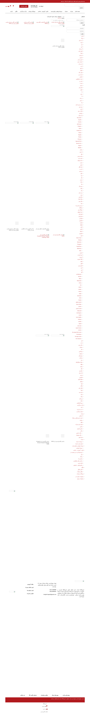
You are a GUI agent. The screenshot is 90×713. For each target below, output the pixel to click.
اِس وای (80, 55)
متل (81, 349)
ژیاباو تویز (80, 197)
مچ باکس (80, 351)
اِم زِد (81, 66)
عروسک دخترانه (79, 441)
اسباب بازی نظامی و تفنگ (77, 418)
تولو (81, 154)
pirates (79, 321)
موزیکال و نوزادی (80, 473)
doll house (79, 124)
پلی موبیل (80, 115)
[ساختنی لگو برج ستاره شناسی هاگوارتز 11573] (57, 22)
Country (79, 121)
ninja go (79, 319)
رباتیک (81, 456)
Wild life (79, 147)
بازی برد (80, 81)
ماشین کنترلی (79, 428)
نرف (81, 360)
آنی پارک (80, 48)
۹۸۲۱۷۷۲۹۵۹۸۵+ (33, 6)
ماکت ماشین (78, 433)
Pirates (79, 136)
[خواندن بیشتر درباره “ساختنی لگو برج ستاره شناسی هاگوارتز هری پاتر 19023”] (17, 223)
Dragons (79, 126)
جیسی (81, 162)
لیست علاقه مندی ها (29, 587)
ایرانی (82, 36)
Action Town (78, 237)
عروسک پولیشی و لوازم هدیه (78, 445)
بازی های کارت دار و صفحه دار (76, 452)
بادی (81, 407)
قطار (81, 422)
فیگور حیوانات (79, 471)
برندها (82, 38)
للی (81, 340)
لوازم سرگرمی (79, 411)
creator (79, 289)
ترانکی (81, 149)
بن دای (81, 98)
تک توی (81, 151)
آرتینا (81, 42)
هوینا (81, 390)
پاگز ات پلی (80, 111)
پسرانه (82, 413)
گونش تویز (80, 265)
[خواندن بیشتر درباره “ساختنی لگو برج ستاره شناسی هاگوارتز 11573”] (62, 40)
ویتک (81, 396)
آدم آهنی (80, 415)
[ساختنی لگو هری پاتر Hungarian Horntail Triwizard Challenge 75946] (42, 283)
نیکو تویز (80, 370)
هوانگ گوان (80, 379)
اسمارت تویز (79, 61)
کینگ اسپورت (79, 259)
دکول (81, 173)
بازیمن (81, 85)
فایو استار (80, 214)
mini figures (78, 312)
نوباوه (81, 366)
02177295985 (53, 589)
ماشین (81, 426)
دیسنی (81, 179)
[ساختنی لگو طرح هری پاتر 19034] (57, 283)
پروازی (81, 420)
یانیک (81, 400)
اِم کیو (81, 68)
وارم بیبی (80, 392)
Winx (80, 250)
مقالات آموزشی (30, 584)
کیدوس (81, 252)
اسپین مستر (80, 59)
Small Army (79, 246)
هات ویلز (80, 372)
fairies (80, 128)
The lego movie (78, 336)
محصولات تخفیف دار (80, 476)
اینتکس (81, 76)
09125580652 (53, 591)
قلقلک (81, 224)
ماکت (81, 430)
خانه (63, 16)
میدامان (80, 357)
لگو (81, 272)
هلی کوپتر (80, 437)
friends (79, 300)
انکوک (81, 70)
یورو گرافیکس (79, 403)
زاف (81, 190)
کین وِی (81, 257)
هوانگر (81, 381)
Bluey (80, 278)
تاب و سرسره (79, 409)
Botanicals (79, 280)
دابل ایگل (80, 167)
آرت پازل (80, 40)
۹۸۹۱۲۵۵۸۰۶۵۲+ (33, 5)
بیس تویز (80, 106)
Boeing (79, 239)
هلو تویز (80, 377)
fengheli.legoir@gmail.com (50, 594)
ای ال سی (80, 74)
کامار (81, 227)
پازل (81, 454)
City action (79, 117)
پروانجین (80, 113)
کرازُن (81, 229)
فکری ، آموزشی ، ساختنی (78, 450)
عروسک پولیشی (79, 448)
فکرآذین (80, 218)
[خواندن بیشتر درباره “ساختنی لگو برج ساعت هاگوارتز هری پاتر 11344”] (32, 223)
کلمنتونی (80, 233)
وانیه (81, 394)
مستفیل (80, 353)
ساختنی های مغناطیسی (77, 460)
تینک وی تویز (80, 156)
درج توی (80, 171)
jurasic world (78, 308)
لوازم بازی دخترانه (78, 443)
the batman (79, 334)
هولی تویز (80, 388)
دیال (81, 177)
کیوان (81, 261)
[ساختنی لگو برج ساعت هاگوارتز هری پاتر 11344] (27, 71)
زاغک (81, 188)
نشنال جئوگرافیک (79, 362)
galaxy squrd (78, 302)
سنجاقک (80, 207)
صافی (82, 33)
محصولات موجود (80, 478)
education (79, 295)
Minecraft (79, 310)
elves (80, 297)
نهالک (81, 364)
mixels (80, 315)
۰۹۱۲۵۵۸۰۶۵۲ (66, 1)
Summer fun (78, 143)
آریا (81, 44)
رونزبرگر (80, 186)
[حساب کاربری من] (16, 6)
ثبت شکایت (22, 695)
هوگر (81, 385)
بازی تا (81, 83)
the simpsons (78, 338)
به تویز (81, 100)
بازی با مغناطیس (79, 79)
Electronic (79, 242)
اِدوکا (81, 53)
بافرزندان (80, 87)
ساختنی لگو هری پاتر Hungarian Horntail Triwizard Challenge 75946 (42, 443)
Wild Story (79, 248)
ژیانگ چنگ (80, 199)
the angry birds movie (76, 332)
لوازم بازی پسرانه (78, 424)
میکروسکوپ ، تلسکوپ (77, 465)
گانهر (81, 263)
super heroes (78, 327)
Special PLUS (78, 141)
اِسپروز (81, 57)
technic (79, 330)
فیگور (82, 467)
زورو (81, 194)
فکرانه (81, 222)
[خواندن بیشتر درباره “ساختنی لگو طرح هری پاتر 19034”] (62, 435)
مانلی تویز (80, 345)
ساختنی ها (80, 458)
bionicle (79, 276)
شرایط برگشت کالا (33, 695)
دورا (81, 175)
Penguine (79, 244)
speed (80, 323)
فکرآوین (80, 220)
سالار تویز (80, 201)
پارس (81, 109)
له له (81, 342)
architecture (78, 274)
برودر (81, 94)
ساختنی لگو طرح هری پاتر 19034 (57, 441)
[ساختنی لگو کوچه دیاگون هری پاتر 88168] (42, 71)
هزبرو (81, 375)
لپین (81, 269)
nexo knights (78, 317)
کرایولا (81, 231)
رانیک (81, 182)
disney (80, 291)
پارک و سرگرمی (80, 405)
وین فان (80, 398)
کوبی (81, 235)
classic (80, 287)
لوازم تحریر (80, 463)
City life (79, 119)
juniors (80, 306)
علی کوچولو (80, 212)
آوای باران (80, 51)
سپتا (81, 203)
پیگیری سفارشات (24, 6)
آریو (81, 46)
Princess (79, 139)
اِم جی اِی (80, 64)
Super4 (79, 145)
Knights (79, 134)
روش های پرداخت (66, 695)
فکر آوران (80, 216)
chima (80, 282)
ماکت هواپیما (78, 435)
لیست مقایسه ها (30, 590)
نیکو (81, 368)
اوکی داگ (80, 72)
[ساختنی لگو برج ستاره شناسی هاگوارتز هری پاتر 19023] (12, 71)
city (80, 285)
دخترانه (82, 439)
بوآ (81, 102)
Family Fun (79, 130)
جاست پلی (80, 158)
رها (81, 184)
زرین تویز (80, 192)
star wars (79, 325)
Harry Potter (78, 304)
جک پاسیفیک (80, 160)
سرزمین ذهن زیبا (79, 205)
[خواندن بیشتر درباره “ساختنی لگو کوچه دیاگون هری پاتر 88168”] (47, 223)
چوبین (81, 164)
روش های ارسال (55, 695)
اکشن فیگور (80, 469)
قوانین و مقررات (30, 593)
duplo (80, 293)
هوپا (81, 383)
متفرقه (81, 347)
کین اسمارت (80, 255)
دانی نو (81, 169)
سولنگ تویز (80, 209)
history (80, 132)
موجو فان (80, 355)
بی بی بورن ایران (79, 104)
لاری (81, 267)
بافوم (81, 89)
